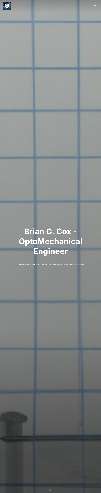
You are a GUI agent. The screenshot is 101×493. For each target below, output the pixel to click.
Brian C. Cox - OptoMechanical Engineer (50, 241)
